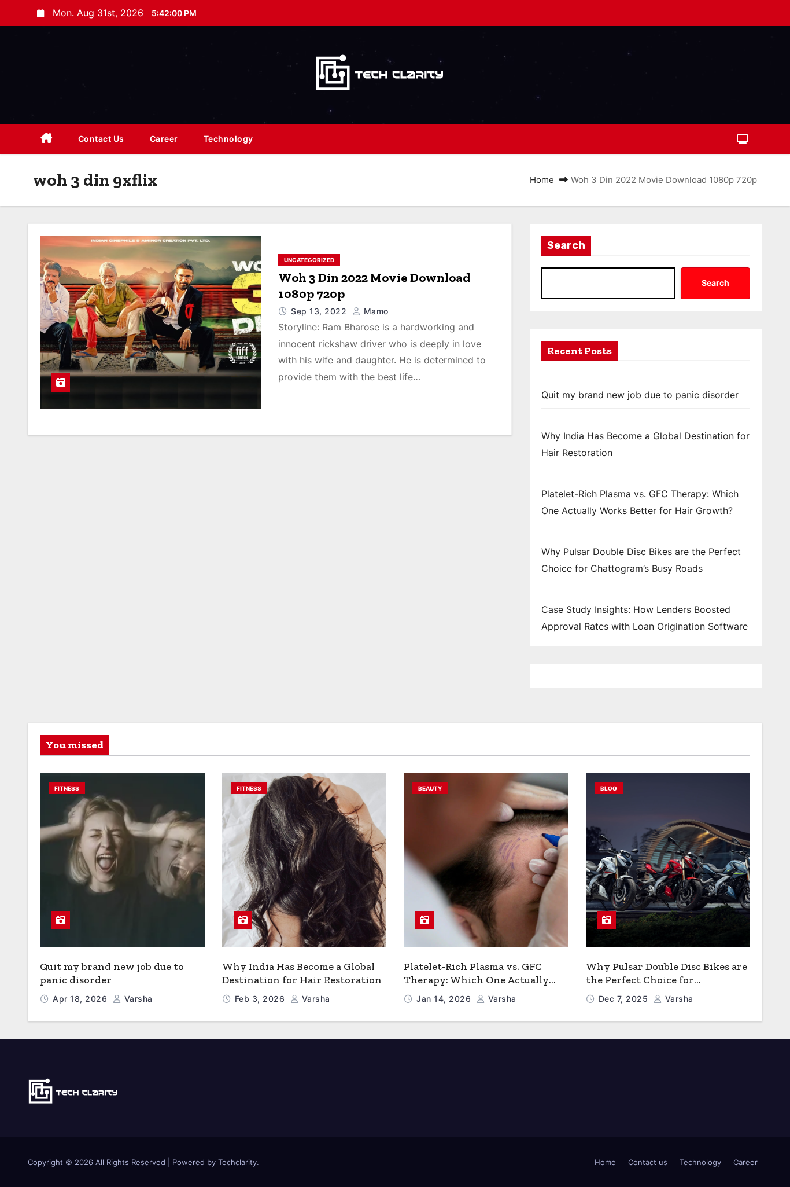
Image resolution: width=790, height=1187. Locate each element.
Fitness (66, 788)
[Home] (46, 139)
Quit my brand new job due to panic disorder (640, 394)
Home (542, 179)
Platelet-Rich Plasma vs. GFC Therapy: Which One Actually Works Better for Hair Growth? (481, 979)
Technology (228, 139)
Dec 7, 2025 (625, 999)
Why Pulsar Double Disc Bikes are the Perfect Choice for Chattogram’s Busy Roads (666, 979)
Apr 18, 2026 (81, 999)
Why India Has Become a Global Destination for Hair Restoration (302, 973)
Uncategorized (309, 259)
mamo (375, 311)
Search (566, 245)
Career (164, 139)
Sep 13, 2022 (320, 311)
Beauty (430, 788)
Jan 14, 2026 (445, 999)
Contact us (101, 139)
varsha (137, 999)
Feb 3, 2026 (261, 999)
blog (608, 788)
